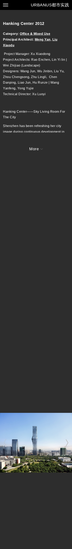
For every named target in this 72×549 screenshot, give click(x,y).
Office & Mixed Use (35, 33)
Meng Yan (43, 39)
